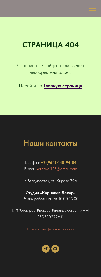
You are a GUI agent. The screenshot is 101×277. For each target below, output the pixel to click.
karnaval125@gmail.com (57, 168)
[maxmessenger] (55, 251)
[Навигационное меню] (92, 8)
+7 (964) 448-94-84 (58, 162)
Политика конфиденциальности (50, 229)
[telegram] (46, 251)
